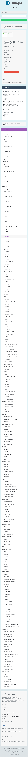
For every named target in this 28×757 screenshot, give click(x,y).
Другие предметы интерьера (12, 226)
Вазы (6, 221)
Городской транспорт (10, 614)
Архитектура (5, 134)
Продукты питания (6, 524)
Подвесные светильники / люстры (13, 351)
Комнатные (6, 556)
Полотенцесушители (10, 376)
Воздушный (7, 589)
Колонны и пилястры (9, 661)
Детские (7, 251)
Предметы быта (8, 364)
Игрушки (7, 256)
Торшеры (7, 359)
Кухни (6, 276)
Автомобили (8, 609)
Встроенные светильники (11, 344)
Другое (7, 201)
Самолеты (7, 594)
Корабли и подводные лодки (11, 489)
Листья (5, 561)
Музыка (4, 446)
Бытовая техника (8, 194)
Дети (6, 509)
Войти (15, 7)
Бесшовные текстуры (8, 712)
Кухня (5, 274)
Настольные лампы (10, 349)
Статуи (6, 156)
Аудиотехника (8, 196)
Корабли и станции (8, 404)
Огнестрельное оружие (10, 491)
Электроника (5, 671)
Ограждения (7, 664)
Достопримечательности (10, 139)
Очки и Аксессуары (8, 471)
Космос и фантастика (7, 401)
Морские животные (9, 171)
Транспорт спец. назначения (12, 626)
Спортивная (7, 476)
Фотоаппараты (7, 686)
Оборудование (7, 454)
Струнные (6, 456)
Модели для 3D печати (7, 424)
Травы (5, 564)
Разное (4, 546)
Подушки (7, 241)
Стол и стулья (8, 321)
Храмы (5, 159)
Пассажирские (9, 601)
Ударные (6, 459)
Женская (6, 466)
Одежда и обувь (6, 461)
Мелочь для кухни (9, 279)
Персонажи (5, 499)
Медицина (4, 414)
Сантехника (6, 371)
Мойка (6, 281)
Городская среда (8, 651)
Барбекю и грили (8, 644)
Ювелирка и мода (8, 444)
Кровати (7, 259)
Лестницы (6, 291)
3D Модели (6, 710)
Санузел (6, 389)
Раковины (7, 381)
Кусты (5, 559)
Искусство (6, 436)
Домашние (6, 166)
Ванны (6, 374)
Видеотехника (7, 681)
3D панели (7, 219)
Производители (7, 714)
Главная (5, 707)
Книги (6, 234)
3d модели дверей (8, 634)
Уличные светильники (9, 666)
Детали (5, 539)
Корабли (6, 596)
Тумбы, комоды (9, 334)
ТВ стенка (7, 329)
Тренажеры (7, 584)
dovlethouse (18, 82)
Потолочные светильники (11, 354)
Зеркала (7, 229)
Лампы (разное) (9, 346)
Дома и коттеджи (8, 136)
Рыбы (5, 179)
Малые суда (8, 599)
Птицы (5, 176)
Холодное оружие (8, 496)
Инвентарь (6, 576)
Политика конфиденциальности (11, 716)
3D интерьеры (7, 189)
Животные (5, 161)
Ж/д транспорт (9, 619)
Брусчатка (6, 646)
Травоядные (7, 181)
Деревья (6, 554)
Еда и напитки (7, 529)
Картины (7, 231)
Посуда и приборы (8, 361)
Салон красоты (7, 369)
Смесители (7, 286)
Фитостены (6, 566)
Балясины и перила (8, 641)
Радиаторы (8, 379)
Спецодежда (7, 474)
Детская (6, 249)
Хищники (6, 184)
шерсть (13, 82)
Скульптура (6, 149)
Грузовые (7, 616)
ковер (5, 82)
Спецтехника (7, 544)
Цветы (5, 569)
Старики (7, 516)
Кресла (7, 309)
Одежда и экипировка (9, 579)
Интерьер (4, 186)
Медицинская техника (9, 416)
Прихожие (7, 316)
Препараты (6, 421)
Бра (6, 341)
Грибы (5, 551)
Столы (6, 324)
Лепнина (7, 239)
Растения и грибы (6, 549)
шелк (9, 82)
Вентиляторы (8, 199)
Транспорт (5, 586)
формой (22, 742)
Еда (5, 526)
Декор (5, 216)
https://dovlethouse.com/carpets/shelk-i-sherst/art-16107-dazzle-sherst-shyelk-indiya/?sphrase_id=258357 (13, 103)
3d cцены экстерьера (9, 631)
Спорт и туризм (6, 571)
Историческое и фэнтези (10, 486)
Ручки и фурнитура (8, 366)
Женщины (7, 511)
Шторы (7, 246)
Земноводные (7, 169)
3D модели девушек (10, 504)
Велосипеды (8, 611)
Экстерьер (5, 629)
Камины (6, 266)
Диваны (7, 299)
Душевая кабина (9, 394)
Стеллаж (7, 319)
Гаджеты (6, 429)
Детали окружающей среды (11, 654)
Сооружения (7, 411)
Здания (5, 141)
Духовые (6, 449)
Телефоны (7, 209)
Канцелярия (7, 269)
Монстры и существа (9, 519)
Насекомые (7, 174)
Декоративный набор (10, 224)
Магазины (6, 294)
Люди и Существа (8, 439)
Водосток (6, 649)
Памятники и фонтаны (9, 146)
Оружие (4, 479)
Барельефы (8, 151)
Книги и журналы (8, 271)
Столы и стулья (9, 261)
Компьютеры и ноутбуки (10, 684)
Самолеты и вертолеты (9, 494)
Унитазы (7, 386)
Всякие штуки (7, 426)
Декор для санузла (10, 391)
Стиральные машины (10, 204)
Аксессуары (7, 676)
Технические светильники (11, 356)
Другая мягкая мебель (11, 301)
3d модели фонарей (9, 639)
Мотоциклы (8, 621)
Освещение (6, 339)
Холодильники (8, 211)
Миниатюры (7, 441)
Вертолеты (7, 591)
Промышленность (6, 536)
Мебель (6, 296)
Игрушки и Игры (8, 434)
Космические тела (8, 406)
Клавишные (7, 451)
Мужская (6, 469)
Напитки (6, 531)
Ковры (7, 236)
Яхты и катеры (8, 604)
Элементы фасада (8, 669)
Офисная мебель (9, 314)
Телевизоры (8, 206)
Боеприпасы (7, 481)
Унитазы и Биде (9, 399)
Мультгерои (7, 521)
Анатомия (7, 506)
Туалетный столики (9, 331)
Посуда (7, 284)
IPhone (5, 674)
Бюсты (6, 154)
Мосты (5, 144)
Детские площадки (8, 656)
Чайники (7, 214)
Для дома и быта (8, 431)
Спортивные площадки (9, 581)
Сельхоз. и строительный (11, 624)
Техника (7, 289)
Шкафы (7, 264)
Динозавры (7, 164)
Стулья (6, 326)
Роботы (6, 409)
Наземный (6, 606)
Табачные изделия (8, 534)
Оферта (5, 718)
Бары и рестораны (8, 191)
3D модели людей (8, 501)
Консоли (7, 306)
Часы (6, 244)
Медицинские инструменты (10, 419)
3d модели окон (8, 636)
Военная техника (8, 484)
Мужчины (7, 514)
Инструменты (7, 541)
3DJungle (11, 748)
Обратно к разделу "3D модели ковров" (12, 123)
